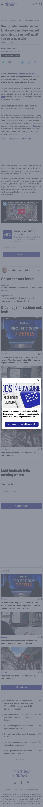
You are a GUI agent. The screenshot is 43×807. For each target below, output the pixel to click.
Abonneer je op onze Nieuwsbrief (21, 424)
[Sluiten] (38, 380)
